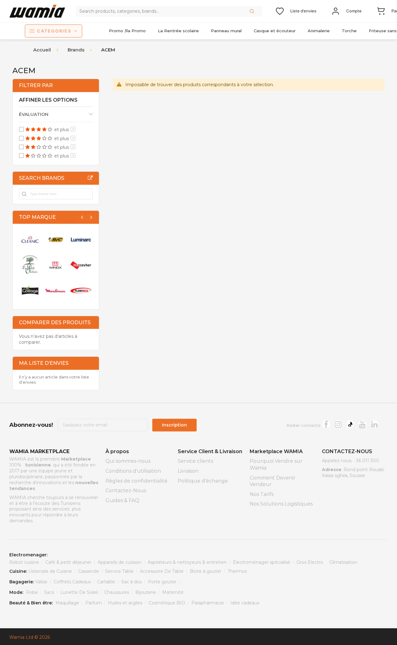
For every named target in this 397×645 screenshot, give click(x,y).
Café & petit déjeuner (68, 562)
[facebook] (326, 424)
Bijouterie (145, 592)
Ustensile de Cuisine (50, 571)
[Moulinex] (55, 290)
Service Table (119, 571)
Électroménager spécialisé (261, 562)
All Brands (90, 177)
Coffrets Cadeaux (72, 582)
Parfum (93, 603)
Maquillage (67, 603)
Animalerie (319, 30)
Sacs (49, 592)
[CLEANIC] (30, 239)
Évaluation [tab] (33, 114)
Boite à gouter (205, 571)
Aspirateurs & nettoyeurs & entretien (187, 562)
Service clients (195, 461)
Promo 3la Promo (127, 30)
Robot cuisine (24, 562)
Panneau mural (226, 30)
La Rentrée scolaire (178, 30)
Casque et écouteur (275, 30)
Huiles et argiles (125, 603)
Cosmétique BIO (167, 603)
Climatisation (343, 562)
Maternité (173, 592)
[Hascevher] (81, 265)
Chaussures (116, 592)
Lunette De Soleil (79, 592)
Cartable (106, 582)
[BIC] (55, 239)
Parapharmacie (207, 603)
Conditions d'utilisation (133, 471)
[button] (252, 11)
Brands (76, 50)
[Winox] (55, 265)
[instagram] (338, 424)
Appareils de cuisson (119, 562)
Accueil (42, 50)
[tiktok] (350, 424)
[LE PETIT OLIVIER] (30, 265)
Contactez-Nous (125, 490)
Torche (349, 30)
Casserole (88, 571)
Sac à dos (131, 582)
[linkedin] (374, 424)
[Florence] (81, 290)
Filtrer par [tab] (36, 85)
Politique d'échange (203, 481)
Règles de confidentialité (136, 481)
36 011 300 (367, 460)
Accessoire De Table (162, 571)
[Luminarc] (81, 239)
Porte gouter (162, 582)
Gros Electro (310, 562)
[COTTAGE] (30, 290)
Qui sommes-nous (127, 461)
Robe (32, 592)
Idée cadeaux (244, 603)
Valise (41, 582)
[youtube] (362, 424)
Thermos (237, 571)
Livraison (188, 471)
